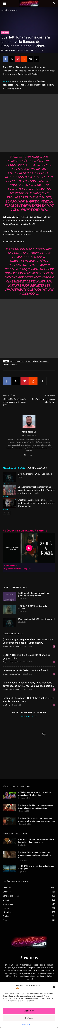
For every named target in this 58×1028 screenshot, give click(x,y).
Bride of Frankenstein (40, 361)
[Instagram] (26, 455)
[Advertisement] (29, 123)
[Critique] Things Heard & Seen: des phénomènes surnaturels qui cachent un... (34, 855)
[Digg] (30, 59)
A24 (12, 361)
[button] (54, 986)
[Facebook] (5, 59)
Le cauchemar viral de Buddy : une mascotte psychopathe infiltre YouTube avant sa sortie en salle (36, 490)
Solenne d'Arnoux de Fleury (12, 646)
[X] (11, 59)
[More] (42, 381)
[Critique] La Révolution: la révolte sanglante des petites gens (14, 402)
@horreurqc (29, 716)
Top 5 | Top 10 (7, 484)
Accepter (29, 1010)
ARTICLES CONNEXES (14, 468)
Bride (28, 361)
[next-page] (8, 513)
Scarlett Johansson (10, 364)
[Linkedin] (32, 455)
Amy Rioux (6, 705)
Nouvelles (13, 10)
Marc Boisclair (9, 50)
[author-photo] (29, 428)
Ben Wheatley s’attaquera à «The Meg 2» (43, 400)
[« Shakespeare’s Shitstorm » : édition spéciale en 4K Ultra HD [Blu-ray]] (9, 795)
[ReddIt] (24, 59)
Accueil (4, 10)
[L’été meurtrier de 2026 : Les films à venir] (9, 477)
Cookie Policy (26, 1024)
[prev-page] (4, 513)
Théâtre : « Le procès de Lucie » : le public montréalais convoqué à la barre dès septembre (36, 503)
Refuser (29, 1018)
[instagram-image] (14, 733)
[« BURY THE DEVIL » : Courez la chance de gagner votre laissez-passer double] (9, 609)
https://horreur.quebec (29, 435)
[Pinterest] (18, 59)
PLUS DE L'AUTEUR (37, 468)
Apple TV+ (19, 361)
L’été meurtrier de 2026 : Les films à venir (36, 619)
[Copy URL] (36, 59)
